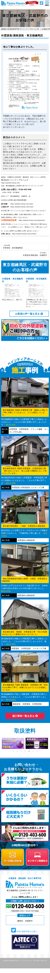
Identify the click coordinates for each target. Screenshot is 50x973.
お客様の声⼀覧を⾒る (28, 313)
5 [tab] (29, 751)
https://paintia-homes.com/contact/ (24, 234)
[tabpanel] (13, 743)
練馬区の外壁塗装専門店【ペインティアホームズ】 (18, 960)
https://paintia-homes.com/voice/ (21, 207)
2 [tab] (17, 751)
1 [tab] (13, 751)
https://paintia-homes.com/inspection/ (32, 220)
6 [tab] (33, 751)
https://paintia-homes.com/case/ (21, 204)
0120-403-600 (25, 189)
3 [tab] (21, 751)
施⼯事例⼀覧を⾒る (23, 716)
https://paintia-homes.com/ (10, 183)
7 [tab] (37, 751)
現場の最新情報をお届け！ (27, 931)
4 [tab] (25, 751)
